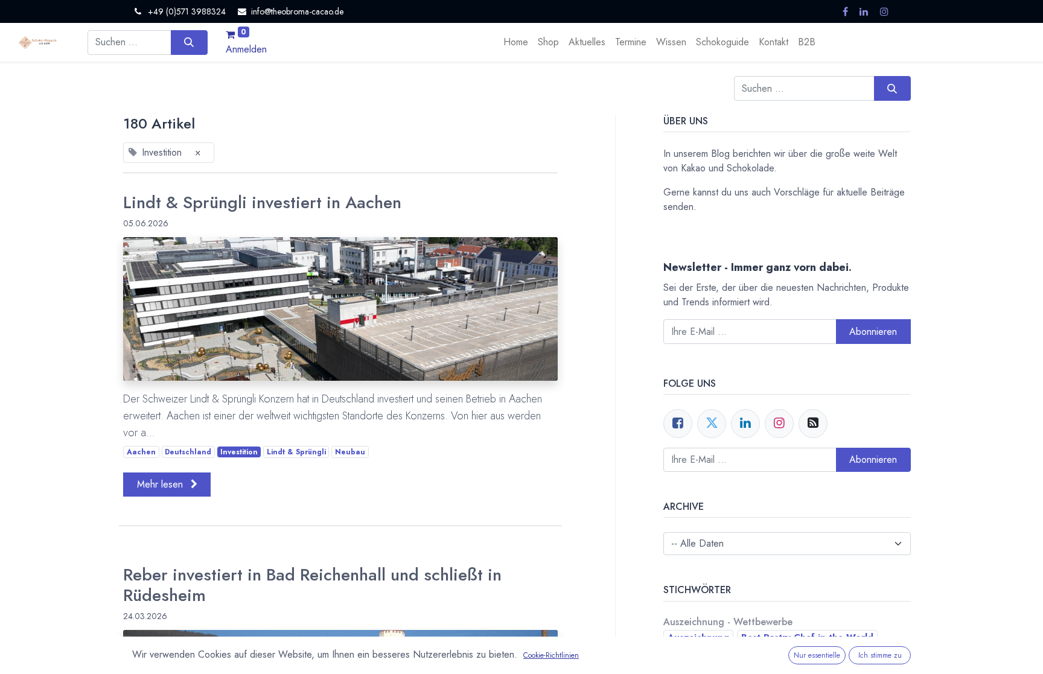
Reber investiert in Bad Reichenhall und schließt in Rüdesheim (312, 585)
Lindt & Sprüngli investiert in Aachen (262, 202)
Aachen (141, 452)
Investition (239, 452)
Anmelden (246, 49)
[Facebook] (677, 423)
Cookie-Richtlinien (551, 655)
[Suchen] (189, 42)
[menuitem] (516, 42)
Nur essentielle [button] (817, 655)
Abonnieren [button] (873, 332)
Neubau (350, 452)
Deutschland (188, 452)
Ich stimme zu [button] (880, 655)
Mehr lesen (161, 484)
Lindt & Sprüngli (296, 452)
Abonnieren (873, 459)
